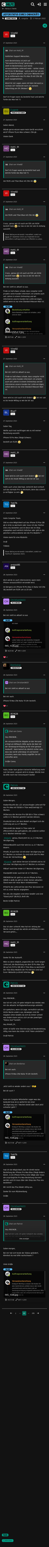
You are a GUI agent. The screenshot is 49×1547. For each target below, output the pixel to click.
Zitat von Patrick (15, 1223)
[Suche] (32, 4)
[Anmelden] (38, 4)
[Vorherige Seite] (11, 1313)
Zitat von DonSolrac (17, 1063)
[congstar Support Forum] (8, 4)
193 (33, 1313)
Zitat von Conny (15, 731)
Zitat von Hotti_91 (16, 50)
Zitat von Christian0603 (18, 682)
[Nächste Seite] (38, 1313)
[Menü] (45, 4)
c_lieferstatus (7, 1540)
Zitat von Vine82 (15, 164)
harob (7, 237)
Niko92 (8, 838)
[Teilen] (45, 26)
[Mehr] (44, 43)
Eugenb (8, 861)
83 (24, 1313)
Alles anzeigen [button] (24, 1239)
